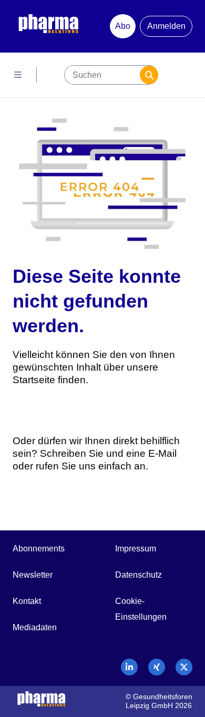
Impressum (135, 548)
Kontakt (27, 601)
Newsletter (33, 574)
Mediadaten (35, 627)
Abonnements (39, 548)
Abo (122, 26)
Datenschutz (138, 574)
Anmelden (166, 26)
